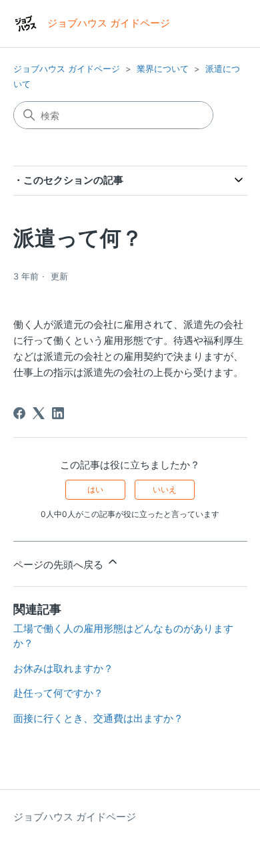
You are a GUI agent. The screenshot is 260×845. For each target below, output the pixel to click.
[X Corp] (39, 413)
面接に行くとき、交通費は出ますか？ (98, 718)
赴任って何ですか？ (58, 693)
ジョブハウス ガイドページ (66, 68)
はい (95, 489)
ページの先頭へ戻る (59, 564)
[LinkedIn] (58, 413)
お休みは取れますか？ (63, 668)
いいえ (165, 489)
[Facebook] (19, 413)
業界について (163, 68)
